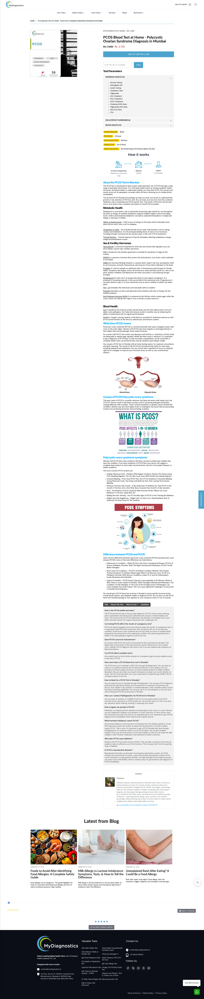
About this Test (117, 605)
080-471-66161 (181, 4)
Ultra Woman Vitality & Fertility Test (90, 953)
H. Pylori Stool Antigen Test (91, 979)
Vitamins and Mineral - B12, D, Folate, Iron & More (112, 974)
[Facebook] (128, 968)
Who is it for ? (132, 605)
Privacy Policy (161, 993)
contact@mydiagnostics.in (51, 969)
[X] (133, 968)
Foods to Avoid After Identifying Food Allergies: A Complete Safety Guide (52, 874)
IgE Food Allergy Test (109, 964)
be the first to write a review (101, 927)
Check (138, 65)
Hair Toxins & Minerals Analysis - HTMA (90, 972)
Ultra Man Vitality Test (90, 948)
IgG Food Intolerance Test (91, 958)
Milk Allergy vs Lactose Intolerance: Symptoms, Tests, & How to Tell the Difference (101, 874)
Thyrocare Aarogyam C (110, 954)
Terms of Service (134, 993)
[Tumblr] (144, 968)
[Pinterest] (149, 968)
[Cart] (195, 4)
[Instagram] (138, 968)
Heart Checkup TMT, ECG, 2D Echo (111, 959)
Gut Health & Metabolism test (91, 963)
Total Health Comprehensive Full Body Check (112, 949)
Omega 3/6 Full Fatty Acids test (112, 968)
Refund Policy (148, 993)
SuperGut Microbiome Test (91, 967)
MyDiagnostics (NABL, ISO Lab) (118, 31)
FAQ (106, 605)
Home (32, 21)
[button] (187, 911)
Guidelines (145, 605)
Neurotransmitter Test (110, 979)
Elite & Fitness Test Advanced (88, 984)
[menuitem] (62, 12)
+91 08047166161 (136, 954)
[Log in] (190, 4)
